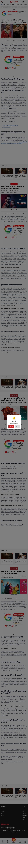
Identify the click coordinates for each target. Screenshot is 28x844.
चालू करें (11, 426)
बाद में (17, 426)
